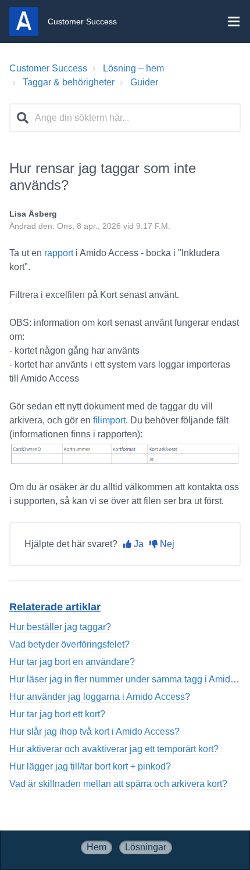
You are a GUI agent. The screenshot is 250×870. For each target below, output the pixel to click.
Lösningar (145, 847)
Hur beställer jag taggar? (60, 627)
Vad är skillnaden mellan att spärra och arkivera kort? (118, 784)
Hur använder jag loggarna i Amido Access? (99, 697)
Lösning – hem (133, 68)
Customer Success (48, 68)
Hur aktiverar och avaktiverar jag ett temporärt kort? (114, 749)
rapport (60, 253)
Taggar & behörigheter (69, 82)
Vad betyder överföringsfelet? (69, 644)
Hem (96, 847)
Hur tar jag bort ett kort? (57, 714)
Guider (144, 82)
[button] (234, 21)
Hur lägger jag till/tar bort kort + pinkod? (90, 766)
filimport (109, 420)
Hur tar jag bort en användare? (72, 662)
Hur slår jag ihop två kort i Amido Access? (94, 731)
